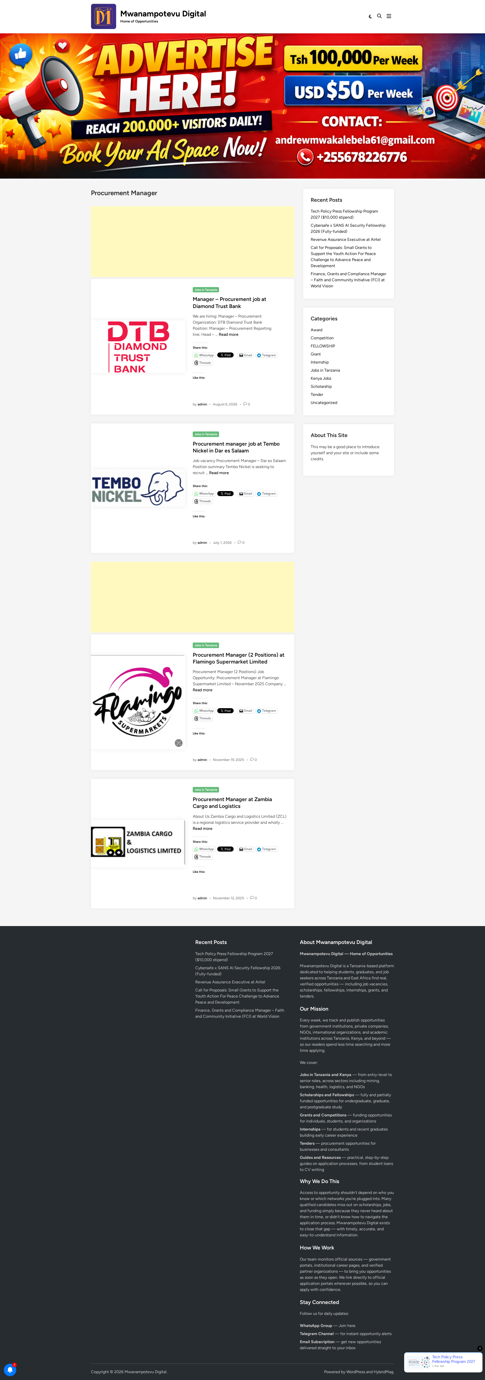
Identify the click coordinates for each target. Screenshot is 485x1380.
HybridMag (383, 1371)
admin (202, 404)
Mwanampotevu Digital (163, 13)
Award (316, 329)
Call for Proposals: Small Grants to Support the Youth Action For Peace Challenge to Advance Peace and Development (237, 996)
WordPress (355, 1371)
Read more (228, 334)
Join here (347, 1325)
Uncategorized (324, 402)
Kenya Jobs (321, 378)
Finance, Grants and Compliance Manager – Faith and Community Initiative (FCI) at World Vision (348, 279)
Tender (317, 394)
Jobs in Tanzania (206, 290)
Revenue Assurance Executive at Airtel (346, 239)
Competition (322, 338)
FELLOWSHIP (323, 346)
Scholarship (321, 386)
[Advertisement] (192, 241)
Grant (316, 354)
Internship (320, 362)
